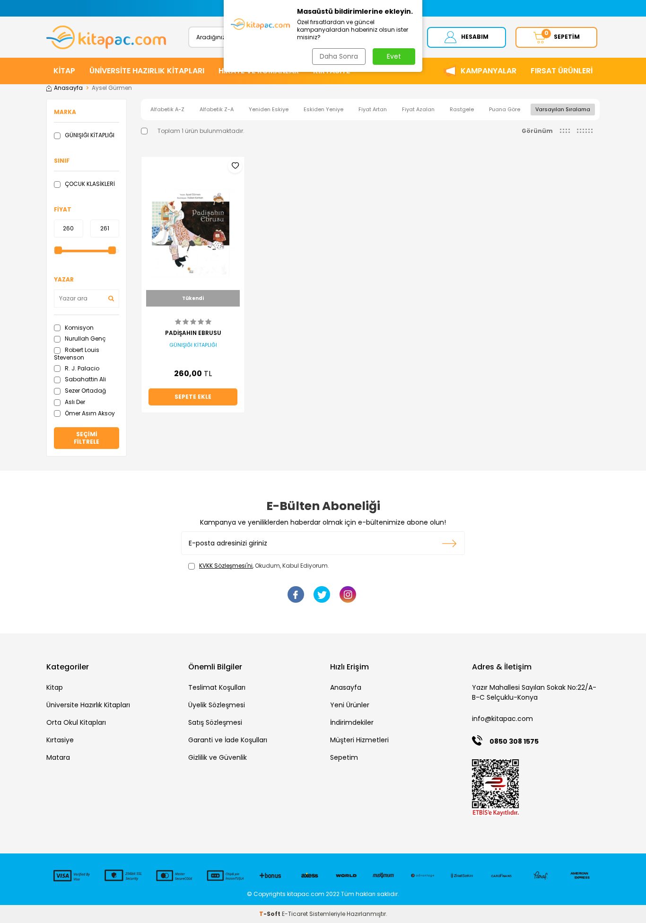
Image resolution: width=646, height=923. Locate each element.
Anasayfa (68, 88)
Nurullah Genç (84, 338)
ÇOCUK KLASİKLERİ (89, 184)
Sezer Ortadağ (84, 391)
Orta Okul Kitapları (76, 722)
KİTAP (64, 70)
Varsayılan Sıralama (562, 109)
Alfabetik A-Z (167, 109)
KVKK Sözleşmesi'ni (226, 566)
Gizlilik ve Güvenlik (217, 757)
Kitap (54, 687)
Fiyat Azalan (418, 109)
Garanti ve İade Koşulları (227, 740)
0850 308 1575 (514, 741)
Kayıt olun (449, 543)
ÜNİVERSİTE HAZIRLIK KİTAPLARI (146, 70)
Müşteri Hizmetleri (359, 740)
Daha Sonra (339, 56)
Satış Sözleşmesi (215, 722)
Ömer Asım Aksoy (89, 413)
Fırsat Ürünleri (562, 70)
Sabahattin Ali (84, 379)
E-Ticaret (295, 914)
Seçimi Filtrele (86, 438)
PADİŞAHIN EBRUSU (193, 333)
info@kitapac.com (502, 718)
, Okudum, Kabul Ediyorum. (264, 566)
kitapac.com (305, 894)
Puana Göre (504, 109)
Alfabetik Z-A (217, 109)
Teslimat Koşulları (216, 687)
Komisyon (78, 328)
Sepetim (344, 757)
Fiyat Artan (372, 109)
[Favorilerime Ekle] (235, 166)
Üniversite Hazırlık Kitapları (88, 705)
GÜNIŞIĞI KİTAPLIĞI (88, 135)
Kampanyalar (488, 70)
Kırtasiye (60, 740)
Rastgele (462, 109)
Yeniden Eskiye (268, 109)
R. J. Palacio (81, 368)
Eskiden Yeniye (323, 109)
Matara (58, 757)
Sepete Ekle (193, 397)
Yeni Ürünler (349, 705)
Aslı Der (74, 402)
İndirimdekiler (352, 722)
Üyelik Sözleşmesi (216, 705)
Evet (394, 56)
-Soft (270, 914)
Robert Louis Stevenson (76, 353)
